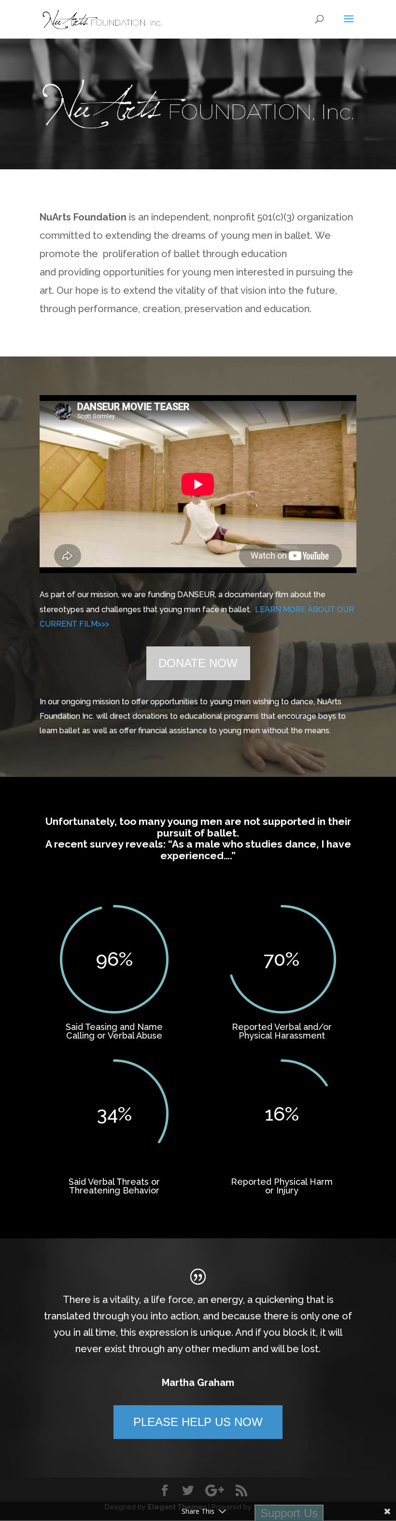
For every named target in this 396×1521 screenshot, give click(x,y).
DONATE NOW (198, 663)
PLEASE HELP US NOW (198, 1421)
